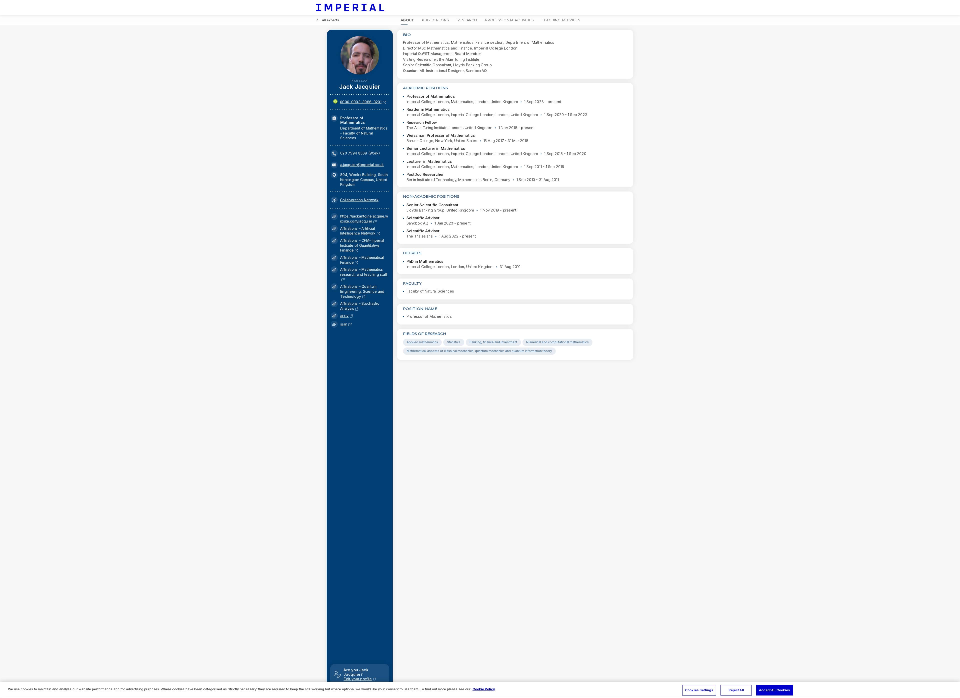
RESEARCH (467, 20)
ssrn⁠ (343, 324)
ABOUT (407, 20)
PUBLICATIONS (435, 20)
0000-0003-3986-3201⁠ (361, 102)
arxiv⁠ (344, 316)
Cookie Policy (483, 689)
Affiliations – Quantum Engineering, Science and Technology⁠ (362, 291)
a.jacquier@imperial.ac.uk (362, 164)
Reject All (736, 690)
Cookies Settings (699, 690)
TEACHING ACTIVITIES (561, 20)
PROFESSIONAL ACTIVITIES (509, 20)
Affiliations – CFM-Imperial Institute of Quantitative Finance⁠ (362, 245)
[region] (480, 690)
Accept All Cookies (774, 690)
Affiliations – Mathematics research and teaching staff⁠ (364, 274)
